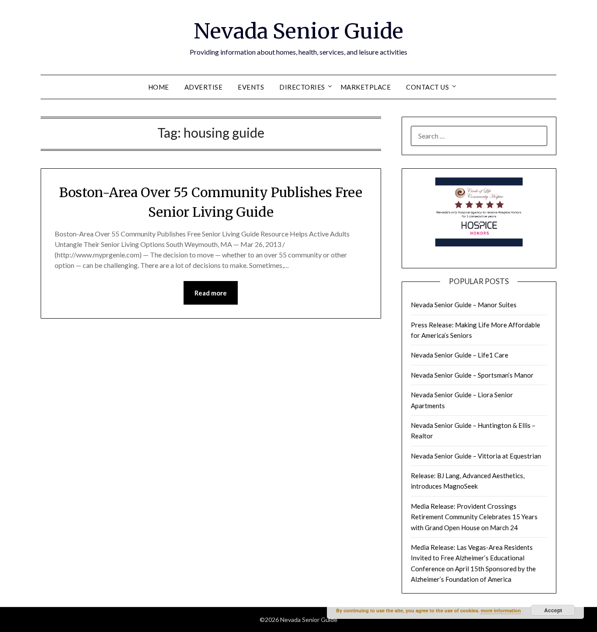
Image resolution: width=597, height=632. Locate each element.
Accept (553, 610)
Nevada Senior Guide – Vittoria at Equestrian (476, 456)
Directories (302, 87)
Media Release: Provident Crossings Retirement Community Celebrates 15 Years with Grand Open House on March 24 (474, 516)
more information (501, 610)
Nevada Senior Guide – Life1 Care (459, 355)
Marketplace (365, 87)
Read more (210, 293)
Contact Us (427, 87)
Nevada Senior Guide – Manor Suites (464, 305)
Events (251, 87)
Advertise (203, 87)
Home (158, 87)
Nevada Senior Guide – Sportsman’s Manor (472, 375)
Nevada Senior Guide (298, 31)
